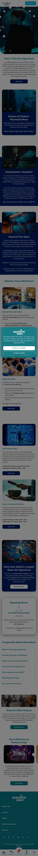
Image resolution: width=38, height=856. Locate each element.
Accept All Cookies (19, 348)
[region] (19, 342)
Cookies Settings (19, 353)
